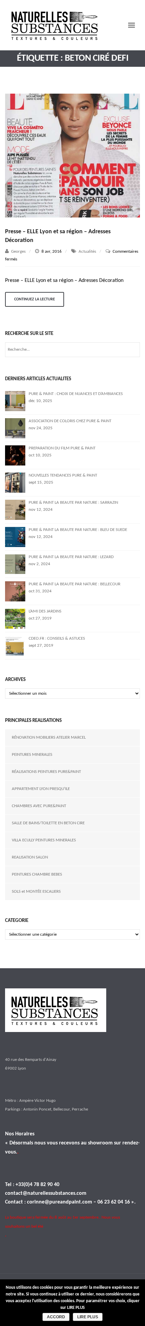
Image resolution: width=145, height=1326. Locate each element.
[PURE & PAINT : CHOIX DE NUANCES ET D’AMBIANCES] (15, 401)
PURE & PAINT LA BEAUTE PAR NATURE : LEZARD (71, 557)
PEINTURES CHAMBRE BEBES (37, 874)
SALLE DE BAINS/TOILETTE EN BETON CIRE (48, 823)
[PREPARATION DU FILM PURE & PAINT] (15, 455)
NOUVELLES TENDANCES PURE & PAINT (63, 475)
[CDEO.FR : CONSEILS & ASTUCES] (15, 645)
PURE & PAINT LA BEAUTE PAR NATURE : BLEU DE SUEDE (78, 530)
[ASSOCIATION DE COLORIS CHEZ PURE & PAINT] (15, 428)
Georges (18, 251)
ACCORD (56, 1317)
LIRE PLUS (87, 1317)
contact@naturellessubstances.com (45, 1193)
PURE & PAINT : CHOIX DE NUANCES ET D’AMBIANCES (76, 394)
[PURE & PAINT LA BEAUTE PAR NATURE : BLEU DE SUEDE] (15, 537)
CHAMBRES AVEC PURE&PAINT (39, 806)
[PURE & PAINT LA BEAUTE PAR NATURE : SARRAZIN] (15, 509)
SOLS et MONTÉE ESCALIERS (36, 891)
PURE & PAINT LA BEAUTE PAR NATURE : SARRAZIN (73, 502)
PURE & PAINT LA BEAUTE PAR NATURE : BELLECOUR (74, 584)
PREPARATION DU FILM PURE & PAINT (62, 448)
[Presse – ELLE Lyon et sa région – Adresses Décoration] (72, 155)
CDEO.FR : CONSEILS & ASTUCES (57, 638)
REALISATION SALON (30, 857)
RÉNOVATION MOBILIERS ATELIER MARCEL (49, 737)
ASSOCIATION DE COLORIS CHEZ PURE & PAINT (70, 421)
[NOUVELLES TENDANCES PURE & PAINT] (15, 482)
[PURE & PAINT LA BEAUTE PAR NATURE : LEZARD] (15, 564)
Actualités (87, 251)
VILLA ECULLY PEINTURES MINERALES (44, 840)
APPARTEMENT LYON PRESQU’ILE (41, 789)
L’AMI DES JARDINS (45, 611)
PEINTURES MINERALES (32, 754)
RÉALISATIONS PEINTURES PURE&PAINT (46, 772)
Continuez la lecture (34, 299)
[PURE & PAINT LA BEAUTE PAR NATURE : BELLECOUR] (15, 591)
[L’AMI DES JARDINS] (15, 618)
